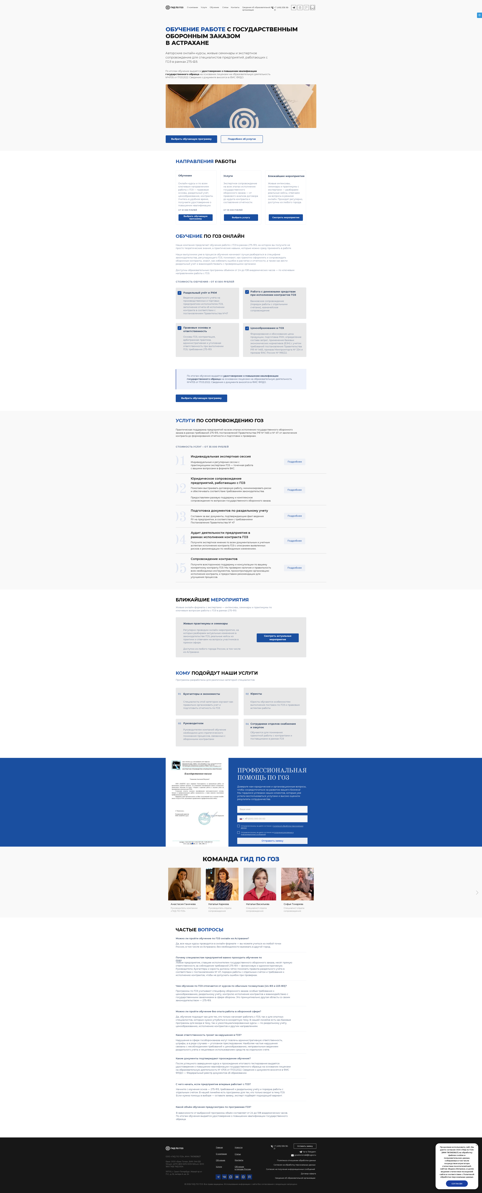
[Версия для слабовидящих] (479, 15)
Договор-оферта (308, 1174)
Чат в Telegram (309, 1152)
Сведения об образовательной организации (295, 1178)
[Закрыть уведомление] (476, 1145)
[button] (305, 1146)
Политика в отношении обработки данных (296, 1160)
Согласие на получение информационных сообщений (290, 1169)
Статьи (225, 7)
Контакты (235, 7)
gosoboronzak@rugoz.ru (305, 1155)
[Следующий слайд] (477, 893)
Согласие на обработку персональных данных (294, 1165)
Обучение (214, 7)
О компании (192, 7)
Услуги (204, 7)
